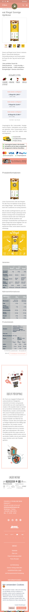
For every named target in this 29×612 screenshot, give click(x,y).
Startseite (14, 550)
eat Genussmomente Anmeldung (14, 573)
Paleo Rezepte (14, 559)
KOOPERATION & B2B (14, 570)
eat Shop (4, 8)
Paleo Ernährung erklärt (14, 556)
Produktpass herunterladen (18, 353)
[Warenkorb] (27, 5)
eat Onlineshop (14, 565)
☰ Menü (4, 5)
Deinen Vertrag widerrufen (14, 567)
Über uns (14, 553)
